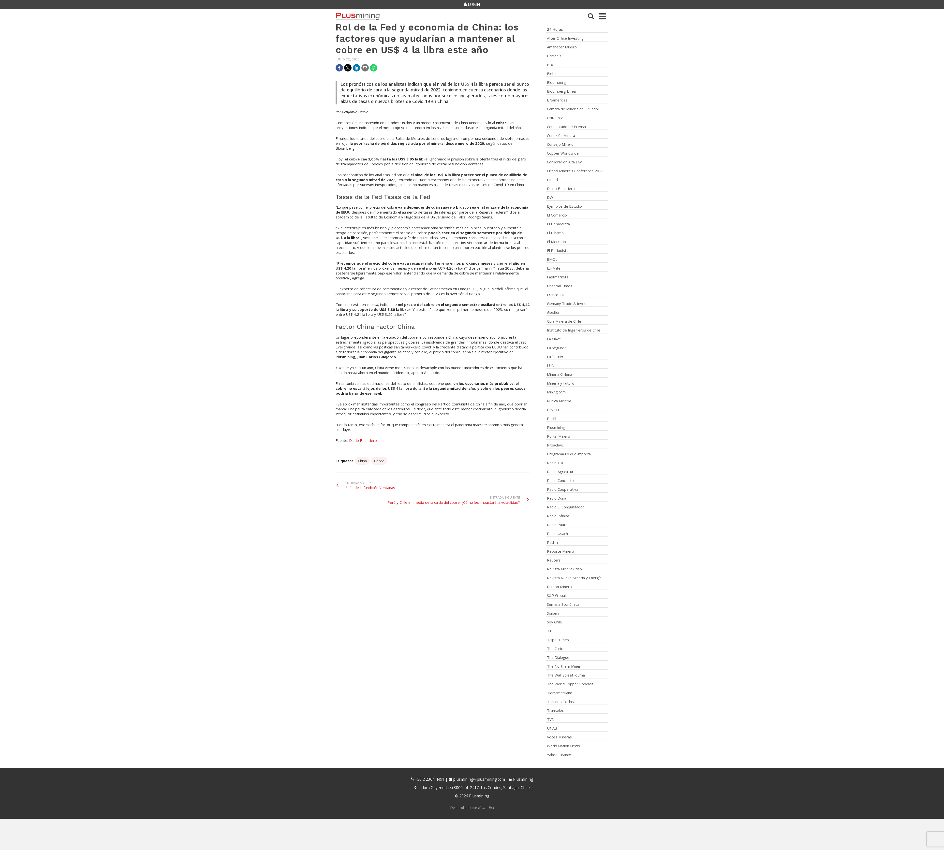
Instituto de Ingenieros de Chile (573, 330)
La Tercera (556, 356)
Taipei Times (558, 639)
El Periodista (557, 250)
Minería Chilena (559, 374)
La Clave (554, 338)
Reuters (554, 560)
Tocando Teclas (560, 701)
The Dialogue (558, 657)
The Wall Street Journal (566, 675)
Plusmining (556, 427)
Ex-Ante (553, 268)
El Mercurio (556, 241)
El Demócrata (558, 223)
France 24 (555, 294)
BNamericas (557, 100)
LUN (550, 365)
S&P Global (556, 595)
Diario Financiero (363, 440)
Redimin (553, 542)
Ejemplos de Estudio (564, 206)
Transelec (555, 710)
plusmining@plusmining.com (479, 779)
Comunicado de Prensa (566, 126)
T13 (550, 630)
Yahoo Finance (559, 754)
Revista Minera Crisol (565, 568)
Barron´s (554, 55)
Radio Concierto (560, 480)
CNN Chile (555, 117)
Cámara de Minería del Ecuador (573, 108)
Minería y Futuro (560, 383)
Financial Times (559, 285)
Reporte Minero (560, 551)
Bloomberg (556, 82)
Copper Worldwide (563, 153)
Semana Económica (563, 604)
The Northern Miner (564, 666)
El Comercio (557, 215)
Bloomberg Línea (561, 91)
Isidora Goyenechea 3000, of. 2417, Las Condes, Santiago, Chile (473, 787)
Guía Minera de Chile (564, 321)
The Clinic (555, 648)
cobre (379, 460)
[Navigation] (602, 16)
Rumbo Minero (559, 586)
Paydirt (553, 409)
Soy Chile (554, 621)
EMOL (552, 259)
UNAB (552, 728)
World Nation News (563, 745)
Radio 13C (555, 462)
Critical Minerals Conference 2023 (575, 170)
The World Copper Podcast (570, 683)
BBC (550, 64)
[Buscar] (590, 16)
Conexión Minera (561, 135)
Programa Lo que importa (569, 453)
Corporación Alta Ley (564, 161)
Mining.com (556, 391)
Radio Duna (556, 498)
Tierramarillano (559, 692)
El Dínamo (555, 232)
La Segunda (556, 347)
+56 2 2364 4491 (429, 779)
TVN (550, 719)
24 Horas (555, 29)
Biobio (552, 73)
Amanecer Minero (562, 46)
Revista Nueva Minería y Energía (574, 577)
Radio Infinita (558, 515)
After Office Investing (565, 38)
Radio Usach (557, 533)
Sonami (553, 613)
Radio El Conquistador (565, 506)
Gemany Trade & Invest (567, 303)
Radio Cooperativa (562, 489)
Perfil (551, 418)
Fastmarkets (557, 276)
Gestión (553, 312)
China (362, 460)
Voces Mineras (559, 737)
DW (550, 197)
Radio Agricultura (561, 471)
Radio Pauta (557, 524)
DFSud (552, 179)
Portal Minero (558, 436)
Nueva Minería (559, 400)
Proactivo (555, 445)
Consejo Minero (560, 144)
